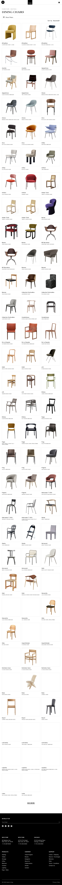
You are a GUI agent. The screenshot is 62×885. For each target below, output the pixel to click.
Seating (13, 9)
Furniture (5, 9)
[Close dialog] (60, 862)
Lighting (4, 870)
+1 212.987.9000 (6, 846)
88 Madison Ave (6, 843)
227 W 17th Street (23, 843)
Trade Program (29, 857)
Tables (3, 859)
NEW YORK (5, 840)
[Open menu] (3, 2)
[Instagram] (3, 829)
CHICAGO (37, 840)
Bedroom (4, 866)
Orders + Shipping (54, 857)
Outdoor (4, 868)
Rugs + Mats (5, 872)
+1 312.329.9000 (38, 846)
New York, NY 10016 (7, 844)
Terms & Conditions (49, 881)
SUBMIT (46, 877)
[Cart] (59, 2)
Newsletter (6, 821)
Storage (4, 861)
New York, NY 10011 (23, 844)
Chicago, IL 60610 (39, 844)
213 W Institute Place (39, 843)
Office (3, 864)
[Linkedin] (8, 829)
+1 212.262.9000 (22, 846)
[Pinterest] (11, 829)
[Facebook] (5, 829)
